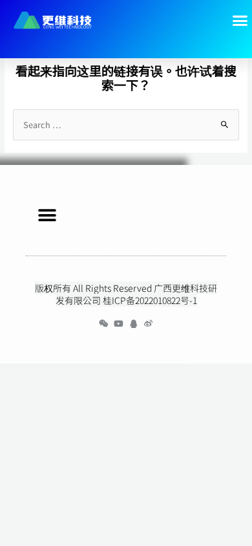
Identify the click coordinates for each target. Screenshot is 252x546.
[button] (46, 215)
